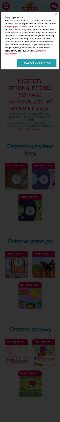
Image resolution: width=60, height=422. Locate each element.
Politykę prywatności (15, 26)
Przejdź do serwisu (37, 62)
